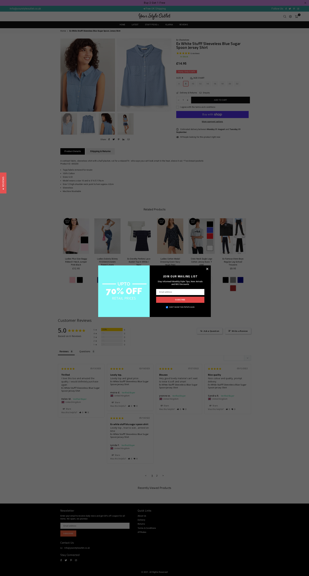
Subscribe (180, 300)
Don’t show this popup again (182, 307)
